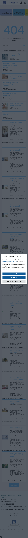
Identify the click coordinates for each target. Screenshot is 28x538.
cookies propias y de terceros (9, 261)
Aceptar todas (14, 273)
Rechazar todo (14, 277)
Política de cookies (7, 269)
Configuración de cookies (14, 281)
